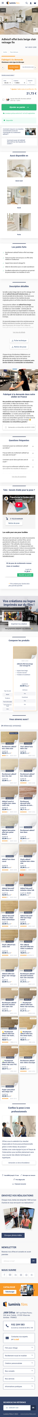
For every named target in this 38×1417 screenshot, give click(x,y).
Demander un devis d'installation (19, 1163)
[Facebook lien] (4, 1275)
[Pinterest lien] (26, 1275)
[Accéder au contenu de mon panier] (35, 3)
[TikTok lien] (31, 1275)
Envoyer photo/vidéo (13, 1235)
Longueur (16, 80)
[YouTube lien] (10, 1275)
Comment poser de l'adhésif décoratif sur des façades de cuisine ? (16, 141)
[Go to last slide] (3, 67)
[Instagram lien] (21, 1275)
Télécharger (9, 1292)
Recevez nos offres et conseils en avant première (16, 1253)
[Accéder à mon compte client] (31, 3)
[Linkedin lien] (15, 1275)
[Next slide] (35, 67)
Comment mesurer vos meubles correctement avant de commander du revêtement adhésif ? (13, 131)
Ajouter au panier (25, 575)
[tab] (4, 1408)
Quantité (30, 80)
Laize (4, 80)
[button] (14, 67)
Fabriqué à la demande (12, 59)
